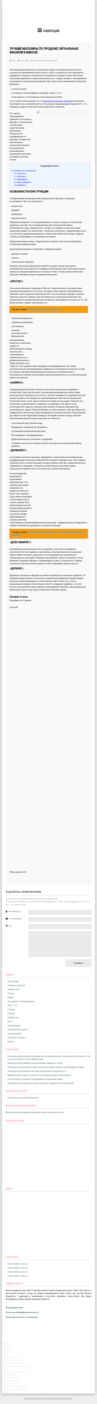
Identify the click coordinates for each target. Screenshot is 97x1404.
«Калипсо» (20, 176)
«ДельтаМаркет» (22, 182)
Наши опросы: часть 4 (17, 1276)
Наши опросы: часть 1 (17, 1264)
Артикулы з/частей (16, 985)
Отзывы (11, 1009)
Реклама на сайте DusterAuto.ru (15, 1372)
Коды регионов (14, 1034)
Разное (10, 1042)
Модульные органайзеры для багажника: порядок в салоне (35, 1063)
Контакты (6, 1392)
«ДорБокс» (20, 185)
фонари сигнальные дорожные (58, 101)
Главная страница (35, 61)
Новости (5, 1343)
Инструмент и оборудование (20, 1001)
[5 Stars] (48, 844)
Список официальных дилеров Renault (17, 1366)
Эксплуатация (14, 1025)
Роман (22, 61)
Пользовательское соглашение (22, 1317)
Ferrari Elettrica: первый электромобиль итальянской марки (35, 1079)
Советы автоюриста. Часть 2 (14, 1360)
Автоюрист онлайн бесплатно (14, 1363)
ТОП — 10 (12, 1005)
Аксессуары (13, 981)
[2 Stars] (48, 687)
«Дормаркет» (21, 179)
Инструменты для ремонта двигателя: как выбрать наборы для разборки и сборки (45, 1067)
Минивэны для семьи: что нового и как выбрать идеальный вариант (39, 1075)
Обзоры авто (13, 989)
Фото (9, 1021)
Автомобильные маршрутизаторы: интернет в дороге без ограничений (40, 1083)
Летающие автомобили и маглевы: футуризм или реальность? (36, 1071)
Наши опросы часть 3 (17, 1272)
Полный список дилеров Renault (22, 1098)
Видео (10, 997)
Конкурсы (6, 1369)
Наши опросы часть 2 (17, 1268)
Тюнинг (10, 993)
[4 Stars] (48, 791)
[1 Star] (48, 634)
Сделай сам (13, 1017)
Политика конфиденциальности (22, 1312)
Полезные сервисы (16, 1038)
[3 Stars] (48, 739)
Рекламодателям (14, 1308)
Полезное (6, 1346)
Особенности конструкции (23, 171)
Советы (11, 1013)
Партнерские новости (50, 61)
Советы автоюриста (10, 1357)
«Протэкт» (20, 173)
